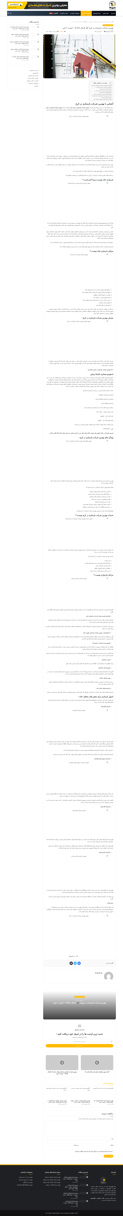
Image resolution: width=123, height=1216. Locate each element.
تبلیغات (53, 13)
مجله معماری (106, 13)
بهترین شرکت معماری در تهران (52, 1177)
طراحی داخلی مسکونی (32, 80)
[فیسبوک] (79, 963)
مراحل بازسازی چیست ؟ (106, 97)
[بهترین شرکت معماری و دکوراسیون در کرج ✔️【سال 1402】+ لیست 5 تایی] (56, 1093)
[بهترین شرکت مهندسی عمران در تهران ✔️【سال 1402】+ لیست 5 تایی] (79, 1093)
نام (112, 1138)
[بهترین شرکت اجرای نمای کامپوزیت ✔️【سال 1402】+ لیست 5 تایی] (102, 1093)
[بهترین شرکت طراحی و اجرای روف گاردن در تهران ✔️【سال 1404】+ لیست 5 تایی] (34, 29)
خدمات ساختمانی (64, 13)
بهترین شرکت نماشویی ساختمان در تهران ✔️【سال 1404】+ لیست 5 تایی (70, 1179)
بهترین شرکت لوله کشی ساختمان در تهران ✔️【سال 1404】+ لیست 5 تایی (70, 1195)
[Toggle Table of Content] (110, 83)
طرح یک (113, 13)
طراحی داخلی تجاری (33, 78)
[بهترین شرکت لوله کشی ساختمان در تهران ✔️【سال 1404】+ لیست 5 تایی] (34, 51)
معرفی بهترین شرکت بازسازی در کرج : (103, 90)
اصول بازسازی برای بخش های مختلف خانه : (102, 99)
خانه (111, 21)
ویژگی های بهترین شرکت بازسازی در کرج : (102, 94)
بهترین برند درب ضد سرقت (25, 1177)
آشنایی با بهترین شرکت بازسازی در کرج (102, 85)
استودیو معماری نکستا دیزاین (106, 92)
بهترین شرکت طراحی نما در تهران (51, 1179)
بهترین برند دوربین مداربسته (25, 1179)
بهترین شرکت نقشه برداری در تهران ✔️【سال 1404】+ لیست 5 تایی (70, 1203)
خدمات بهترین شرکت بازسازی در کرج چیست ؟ (102, 95)
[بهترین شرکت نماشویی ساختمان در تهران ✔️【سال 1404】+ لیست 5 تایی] (34, 36)
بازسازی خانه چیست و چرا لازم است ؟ (103, 87)
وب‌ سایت (76, 1145)
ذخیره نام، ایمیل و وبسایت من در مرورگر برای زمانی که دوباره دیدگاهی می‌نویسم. (93, 1151)
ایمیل (111, 1145)
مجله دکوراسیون (96, 13)
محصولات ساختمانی (74, 13)
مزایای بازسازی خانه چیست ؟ (105, 89)
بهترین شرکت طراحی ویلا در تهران (51, 1182)
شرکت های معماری (86, 13)
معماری (36, 86)
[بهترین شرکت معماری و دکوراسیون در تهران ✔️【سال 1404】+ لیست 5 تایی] (34, 44)
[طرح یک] (112, 5)
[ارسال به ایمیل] (104, 31)
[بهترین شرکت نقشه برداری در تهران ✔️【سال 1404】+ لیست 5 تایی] (34, 59)
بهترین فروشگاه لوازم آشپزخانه (24, 1184)
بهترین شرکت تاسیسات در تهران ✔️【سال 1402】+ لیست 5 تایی (79, 1003)
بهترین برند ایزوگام (27, 1182)
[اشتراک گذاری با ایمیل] (71, 963)
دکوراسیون (35, 73)
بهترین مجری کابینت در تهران (53, 1184)
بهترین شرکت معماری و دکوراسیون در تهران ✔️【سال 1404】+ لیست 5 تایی (71, 1187)
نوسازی (101, 231)
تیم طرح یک (107, 31)
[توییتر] (75, 963)
